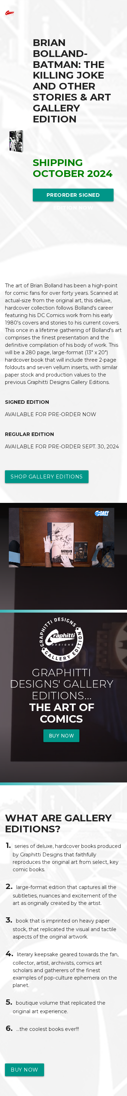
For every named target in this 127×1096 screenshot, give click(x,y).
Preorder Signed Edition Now (73, 196)
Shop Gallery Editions (47, 477)
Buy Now (61, 736)
